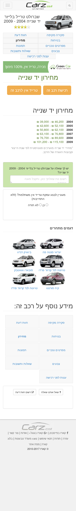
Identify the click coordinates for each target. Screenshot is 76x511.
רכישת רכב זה (57, 90)
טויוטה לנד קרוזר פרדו (52, 270)
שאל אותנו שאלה (50, 392)
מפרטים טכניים (55, 45)
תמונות (20, 45)
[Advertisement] (38, 478)
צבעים (55, 51)
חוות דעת (21, 35)
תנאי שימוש (46, 438)
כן (44, 205)
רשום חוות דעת (23, 392)
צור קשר (13, 433)
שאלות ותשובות (20, 51)
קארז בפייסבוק (58, 433)
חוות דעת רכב (38, 3)
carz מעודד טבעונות (26, 438)
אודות (24, 433)
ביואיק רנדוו (24, 252)
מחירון (20, 40)
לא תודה (33, 205)
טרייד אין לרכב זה (24, 90)
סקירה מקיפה (55, 35)
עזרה (65, 438)
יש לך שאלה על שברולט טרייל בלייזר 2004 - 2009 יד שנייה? (39, 170)
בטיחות (55, 40)
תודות (57, 438)
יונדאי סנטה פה (52, 252)
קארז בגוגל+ (36, 433)
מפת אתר (34, 444)
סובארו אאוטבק (23, 270)
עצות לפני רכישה (38, 56)
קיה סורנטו (52, 288)
